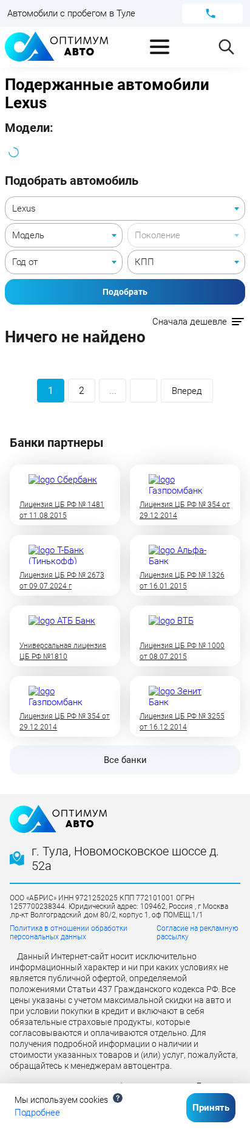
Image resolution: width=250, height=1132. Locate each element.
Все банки (125, 759)
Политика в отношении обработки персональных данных (68, 932)
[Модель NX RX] (64, 235)
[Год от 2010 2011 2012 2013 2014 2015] (64, 262)
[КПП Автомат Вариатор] (186, 262)
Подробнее (37, 1112)
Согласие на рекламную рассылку (197, 932)
